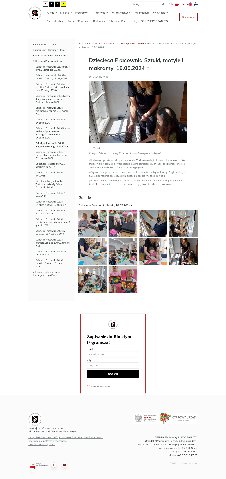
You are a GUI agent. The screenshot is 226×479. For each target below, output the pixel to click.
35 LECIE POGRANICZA (155, 21)
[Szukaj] (163, 4)
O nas (50, 12)
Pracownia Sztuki (48, 44)
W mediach (54, 21)
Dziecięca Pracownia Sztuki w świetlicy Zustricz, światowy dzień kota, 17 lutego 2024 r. (52, 87)
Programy (81, 12)
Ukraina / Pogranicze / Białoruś (85, 21)
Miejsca (64, 12)
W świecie (159, 12)
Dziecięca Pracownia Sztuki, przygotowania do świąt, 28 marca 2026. (52, 242)
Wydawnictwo (120, 12)
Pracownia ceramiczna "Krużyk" (51, 55)
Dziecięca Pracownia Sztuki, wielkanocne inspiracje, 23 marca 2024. (52, 111)
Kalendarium (142, 12)
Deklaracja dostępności (41, 444)
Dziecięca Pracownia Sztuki (48, 61)
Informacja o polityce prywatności (47, 440)
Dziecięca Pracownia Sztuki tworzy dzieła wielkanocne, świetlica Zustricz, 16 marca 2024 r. (53, 99)
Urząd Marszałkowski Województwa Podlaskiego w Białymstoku (65, 437)
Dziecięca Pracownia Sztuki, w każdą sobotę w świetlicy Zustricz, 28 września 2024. (52, 155)
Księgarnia (188, 16)
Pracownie (99, 12)
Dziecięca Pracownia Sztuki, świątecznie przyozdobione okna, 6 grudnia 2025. (53, 222)
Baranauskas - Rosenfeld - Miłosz (50, 50)
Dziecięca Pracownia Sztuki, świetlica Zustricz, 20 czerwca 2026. (50, 263)
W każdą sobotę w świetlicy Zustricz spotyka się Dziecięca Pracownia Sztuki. (50, 184)
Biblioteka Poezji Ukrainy (123, 21)
